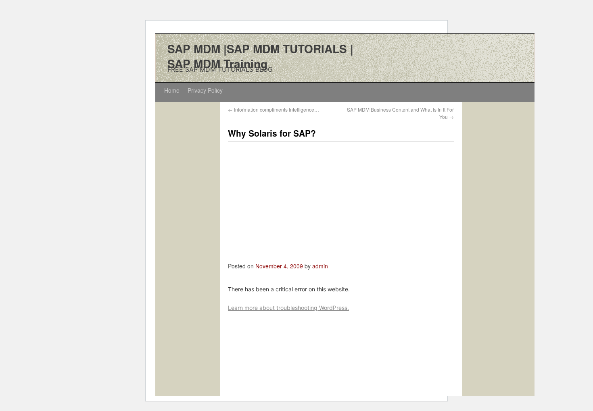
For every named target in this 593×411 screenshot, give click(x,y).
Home (172, 90)
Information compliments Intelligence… (273, 109)
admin (320, 266)
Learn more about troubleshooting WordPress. (288, 307)
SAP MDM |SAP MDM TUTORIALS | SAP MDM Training (260, 56)
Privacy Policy (205, 90)
